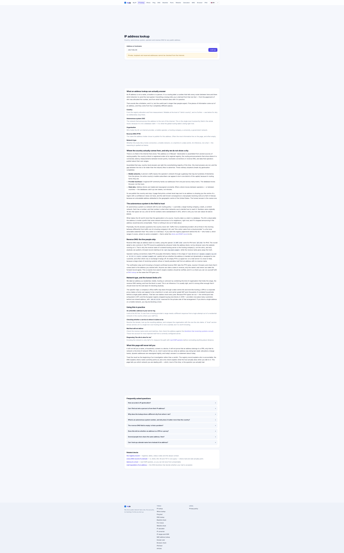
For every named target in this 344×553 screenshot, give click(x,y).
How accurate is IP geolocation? (139, 403)
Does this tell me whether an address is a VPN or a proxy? (148, 431)
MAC (193, 2)
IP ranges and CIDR (163, 534)
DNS (158, 2)
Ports (172, 2)
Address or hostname (134, 46)
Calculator (186, 2)
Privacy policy (193, 508)
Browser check (161, 543)
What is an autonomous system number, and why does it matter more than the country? (159, 420)
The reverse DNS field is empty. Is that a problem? (145, 425)
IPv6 (206, 2)
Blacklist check (161, 520)
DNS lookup (132, 272)
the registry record (133, 456)
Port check (160, 523)
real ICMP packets (176, 340)
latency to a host (132, 462)
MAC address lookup (163, 537)
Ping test (159, 514)
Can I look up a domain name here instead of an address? (148, 442)
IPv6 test (159, 546)
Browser (199, 2)
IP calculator (161, 528)
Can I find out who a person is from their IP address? (146, 408)
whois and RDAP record (179, 234)
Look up (213, 50)
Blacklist (165, 2)
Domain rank (161, 540)
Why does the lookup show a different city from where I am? (149, 414)
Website (178, 2)
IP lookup (141, 2)
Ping (154, 2)
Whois (148, 2)
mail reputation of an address (137, 465)
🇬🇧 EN (212, 2)
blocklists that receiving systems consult (199, 331)
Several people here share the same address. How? (146, 437)
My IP (134, 2)
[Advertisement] (172, 20)
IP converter (161, 531)
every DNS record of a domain (137, 459)
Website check (161, 526)
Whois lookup (161, 511)
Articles (159, 548)
